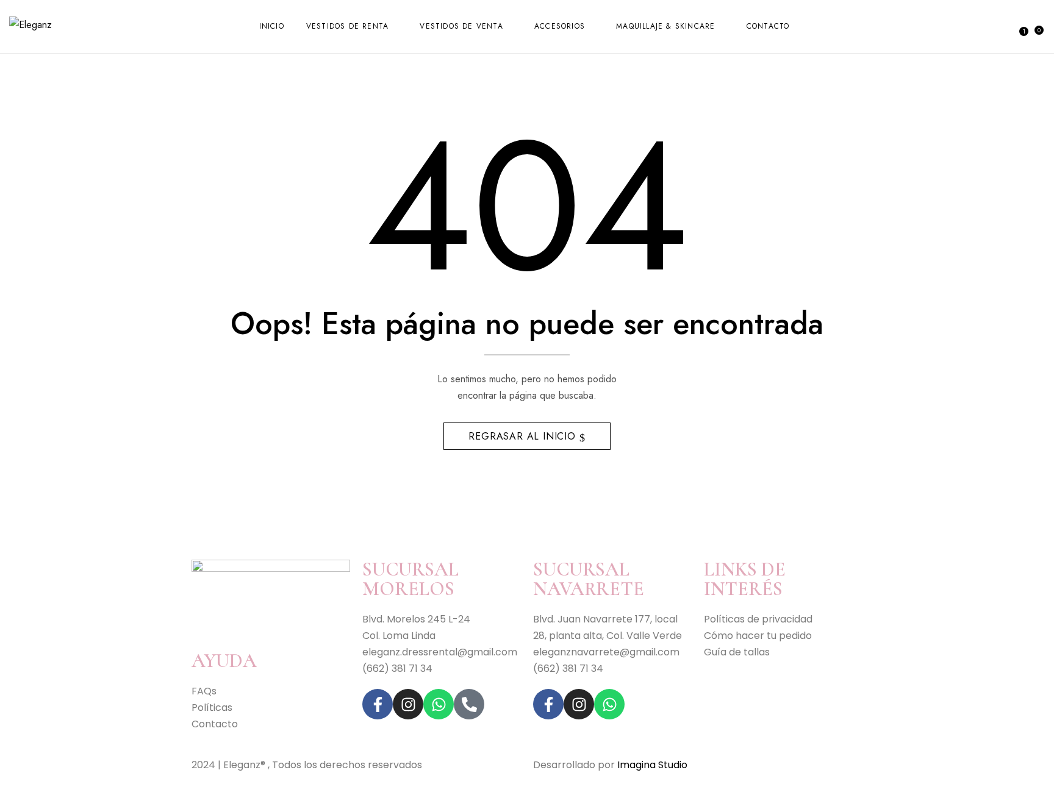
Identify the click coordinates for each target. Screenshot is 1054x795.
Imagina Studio (652, 765)
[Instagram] (408, 704)
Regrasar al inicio (523, 436)
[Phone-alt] (469, 704)
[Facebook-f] (377, 704)
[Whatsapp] (438, 704)
